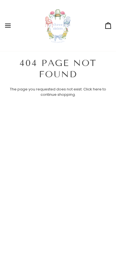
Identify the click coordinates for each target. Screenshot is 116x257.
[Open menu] (13, 25)
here (97, 89)
